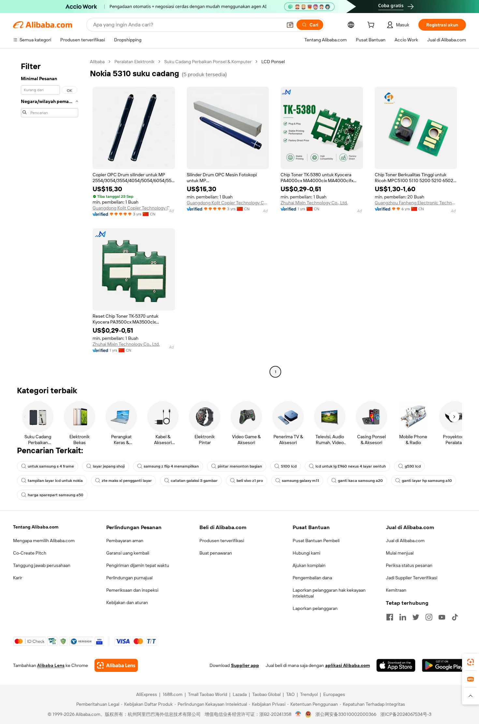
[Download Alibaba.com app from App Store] (395, 665)
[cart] (372, 25)
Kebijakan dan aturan (127, 602)
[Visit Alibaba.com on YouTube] (442, 617)
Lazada (240, 694)
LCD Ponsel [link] (273, 61)
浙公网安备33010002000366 (345, 714)
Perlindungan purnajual (129, 577)
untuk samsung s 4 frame (51, 466)
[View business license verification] (298, 714)
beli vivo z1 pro (250, 480)
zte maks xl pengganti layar (127, 480)
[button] (290, 25)
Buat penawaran (215, 553)
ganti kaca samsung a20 (360, 480)
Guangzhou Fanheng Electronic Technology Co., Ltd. (416, 202)
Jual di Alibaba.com (405, 540)
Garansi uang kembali (127, 553)
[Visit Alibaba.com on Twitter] (416, 617)
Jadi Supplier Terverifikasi (411, 577)
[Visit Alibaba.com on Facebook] (390, 617)
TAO (290, 694)
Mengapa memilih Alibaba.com (44, 540)
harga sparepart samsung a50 (55, 495)
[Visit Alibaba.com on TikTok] (455, 617)
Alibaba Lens (51, 665)
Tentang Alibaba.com (35, 526)
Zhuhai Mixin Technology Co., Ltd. (314, 202)
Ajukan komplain (309, 565)
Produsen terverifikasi (221, 540)
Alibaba (97, 61)
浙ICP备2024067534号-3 (405, 714)
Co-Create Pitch (29, 553)
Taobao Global (266, 694)
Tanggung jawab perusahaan (41, 565)
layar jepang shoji (109, 466)
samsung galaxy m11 (300, 480)
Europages (334, 694)
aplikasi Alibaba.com (347, 665)
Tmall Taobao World (207, 694)
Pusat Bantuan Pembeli (316, 540)
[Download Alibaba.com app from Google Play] (444, 665)
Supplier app (245, 665)
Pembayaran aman (124, 540)
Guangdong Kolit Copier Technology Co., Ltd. (134, 207)
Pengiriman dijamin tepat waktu (137, 565)
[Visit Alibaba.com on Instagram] (429, 617)
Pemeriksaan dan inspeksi (132, 590)
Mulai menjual (400, 553)
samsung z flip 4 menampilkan (171, 466)
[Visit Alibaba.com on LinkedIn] (403, 617)
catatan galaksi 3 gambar (194, 480)
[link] (470, 662)
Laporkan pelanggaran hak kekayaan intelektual (329, 593)
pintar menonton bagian (240, 466)
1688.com (172, 694)
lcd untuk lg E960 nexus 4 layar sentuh (350, 466)
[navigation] (49, 217)
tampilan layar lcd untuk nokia (55, 480)
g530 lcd (413, 466)
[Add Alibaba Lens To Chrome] (116, 665)
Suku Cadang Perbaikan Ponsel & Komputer (208, 61)
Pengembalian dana (312, 577)
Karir (17, 577)
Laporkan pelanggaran (315, 608)
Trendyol (309, 694)
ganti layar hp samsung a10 (427, 480)
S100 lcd (289, 466)
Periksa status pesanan (409, 565)
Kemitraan (396, 590)
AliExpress (146, 694)
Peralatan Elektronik (134, 61)
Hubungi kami (306, 553)
